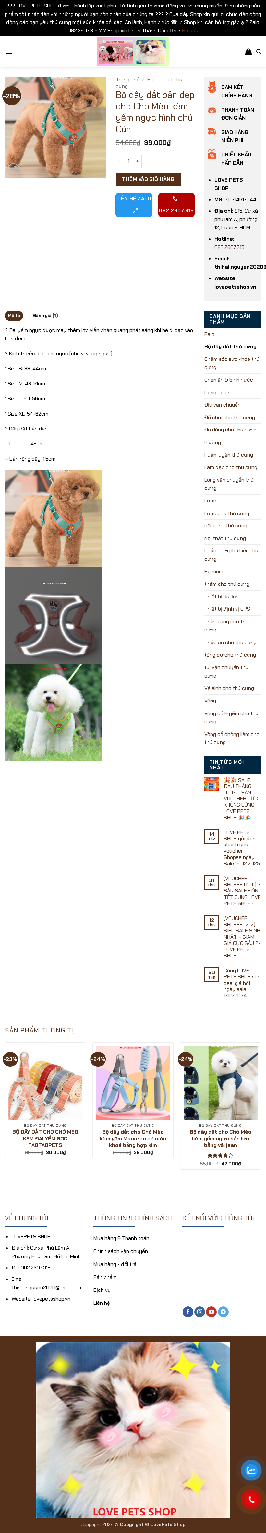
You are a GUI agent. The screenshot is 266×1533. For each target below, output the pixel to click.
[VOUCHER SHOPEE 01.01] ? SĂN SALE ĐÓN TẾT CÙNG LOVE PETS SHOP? (242, 890)
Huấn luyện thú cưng (228, 455)
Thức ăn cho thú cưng (230, 642)
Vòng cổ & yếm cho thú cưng (231, 717)
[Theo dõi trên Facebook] (188, 1311)
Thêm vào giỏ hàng (148, 179)
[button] (9, 52)
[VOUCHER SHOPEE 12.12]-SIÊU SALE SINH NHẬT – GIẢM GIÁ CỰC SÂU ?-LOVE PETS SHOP (242, 937)
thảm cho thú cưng (226, 584)
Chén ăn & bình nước (228, 379)
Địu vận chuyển (222, 404)
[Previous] (5, 1115)
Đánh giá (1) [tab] (45, 315)
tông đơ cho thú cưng (230, 655)
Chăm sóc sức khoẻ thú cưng (232, 363)
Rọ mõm (213, 571)
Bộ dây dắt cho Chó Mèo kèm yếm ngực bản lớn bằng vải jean (220, 1139)
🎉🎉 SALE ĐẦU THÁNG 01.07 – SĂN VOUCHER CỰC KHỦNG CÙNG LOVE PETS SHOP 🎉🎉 (241, 798)
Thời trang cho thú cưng (226, 625)
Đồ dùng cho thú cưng (230, 429)
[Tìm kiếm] (258, 51)
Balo (209, 334)
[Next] (261, 1115)
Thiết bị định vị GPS (227, 609)
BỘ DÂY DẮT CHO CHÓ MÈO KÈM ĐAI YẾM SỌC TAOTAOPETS (45, 1139)
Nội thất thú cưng (225, 538)
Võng (210, 700)
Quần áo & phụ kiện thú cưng (231, 554)
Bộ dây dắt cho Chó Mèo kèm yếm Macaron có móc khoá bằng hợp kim (133, 1139)
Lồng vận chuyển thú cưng (229, 484)
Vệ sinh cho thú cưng (229, 688)
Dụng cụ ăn (217, 392)
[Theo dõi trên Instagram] (199, 1311)
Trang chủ (127, 79)
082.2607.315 (229, 247)
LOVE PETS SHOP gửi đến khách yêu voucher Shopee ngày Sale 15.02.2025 (242, 848)
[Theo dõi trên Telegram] (223, 1311)
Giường (212, 442)
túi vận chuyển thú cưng (226, 671)
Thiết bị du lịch (221, 596)
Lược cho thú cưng (226, 513)
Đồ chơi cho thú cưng (229, 417)
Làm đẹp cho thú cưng (230, 467)
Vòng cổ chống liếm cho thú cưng (232, 738)
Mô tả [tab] (14, 315)
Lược (210, 500)
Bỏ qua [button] (190, 30)
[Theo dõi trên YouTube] (211, 1311)
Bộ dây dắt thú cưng (149, 82)
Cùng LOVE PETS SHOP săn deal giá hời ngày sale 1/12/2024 (242, 982)
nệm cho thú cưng (225, 525)
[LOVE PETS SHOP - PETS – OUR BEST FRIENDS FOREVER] (133, 51)
